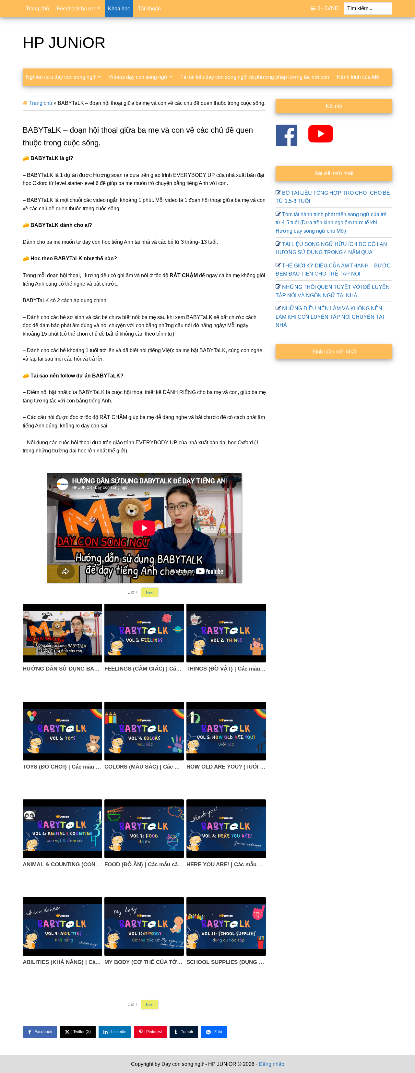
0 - (328, 8)
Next (149, 592)
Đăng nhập (271, 1064)
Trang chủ (40, 103)
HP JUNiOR (64, 42)
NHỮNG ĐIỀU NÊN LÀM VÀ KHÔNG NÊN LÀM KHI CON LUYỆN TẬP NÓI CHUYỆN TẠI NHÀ (330, 317)
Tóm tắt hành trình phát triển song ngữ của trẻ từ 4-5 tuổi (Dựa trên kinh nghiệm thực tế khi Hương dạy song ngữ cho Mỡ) (331, 223)
